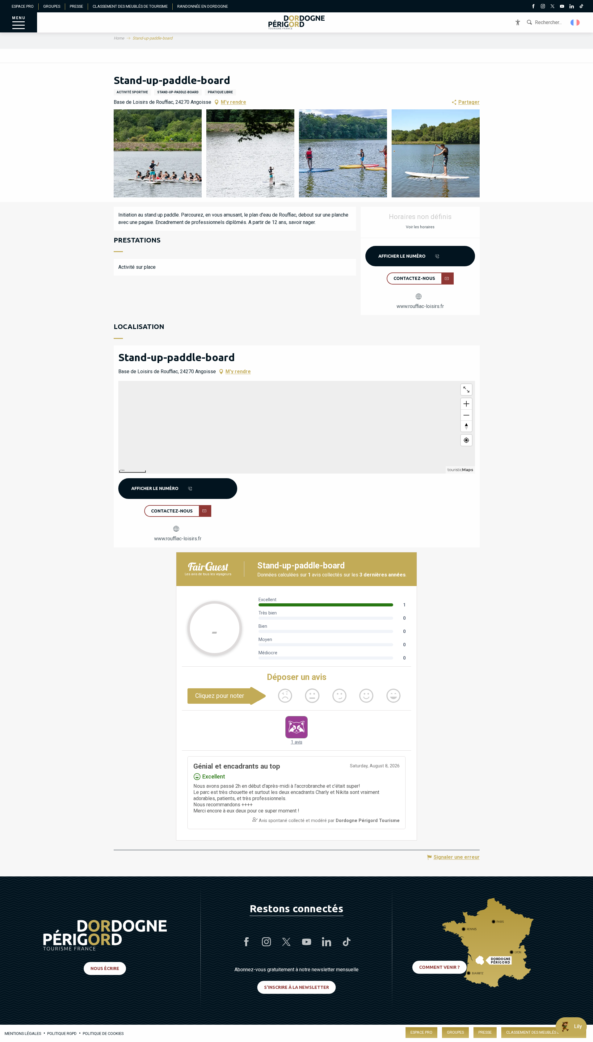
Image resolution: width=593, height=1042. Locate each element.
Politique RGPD (62, 1033)
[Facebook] (533, 6)
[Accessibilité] (517, 22)
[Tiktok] (581, 6)
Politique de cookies (103, 1033)
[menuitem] (296, 22)
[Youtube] (562, 6)
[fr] (575, 22)
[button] (575, 22)
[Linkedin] (571, 6)
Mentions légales (23, 1033)
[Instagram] (543, 6)
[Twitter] (552, 6)
